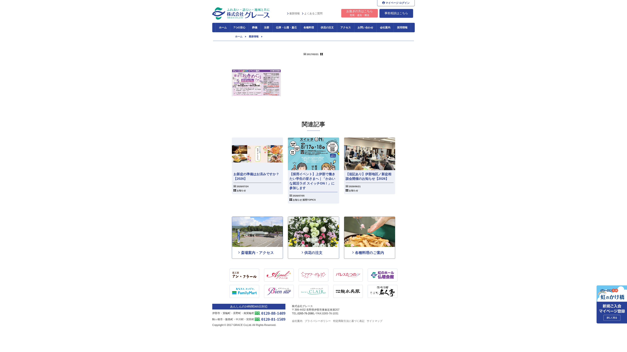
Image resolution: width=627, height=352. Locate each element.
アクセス (345, 27)
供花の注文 (327, 27)
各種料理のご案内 (369, 253)
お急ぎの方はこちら (359, 13)
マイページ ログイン (397, 2)
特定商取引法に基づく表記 (348, 321)
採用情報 (402, 27)
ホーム (223, 27)
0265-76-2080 (305, 313)
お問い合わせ (365, 27)
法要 (266, 27)
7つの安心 (239, 27)
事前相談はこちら (396, 13)
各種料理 (309, 27)
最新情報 (294, 13)
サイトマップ (374, 321)
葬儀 (254, 27)
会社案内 (385, 27)
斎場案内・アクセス (257, 253)
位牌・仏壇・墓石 (286, 27)
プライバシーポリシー (318, 321)
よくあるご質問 (313, 13)
